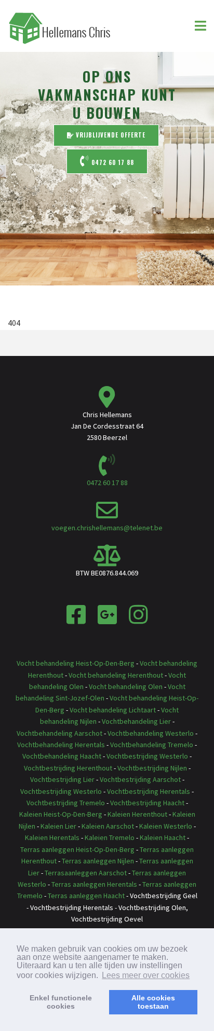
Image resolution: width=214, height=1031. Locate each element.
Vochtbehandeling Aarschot (59, 733)
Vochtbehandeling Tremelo (151, 744)
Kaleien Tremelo (110, 837)
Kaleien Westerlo (165, 826)
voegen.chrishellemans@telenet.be (107, 527)
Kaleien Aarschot (108, 826)
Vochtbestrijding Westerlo (147, 756)
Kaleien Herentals (52, 837)
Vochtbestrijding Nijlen (152, 768)
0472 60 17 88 (111, 162)
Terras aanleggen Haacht (86, 895)
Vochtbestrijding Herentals (148, 791)
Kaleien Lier (58, 826)
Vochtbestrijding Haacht (147, 802)
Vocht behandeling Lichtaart (113, 709)
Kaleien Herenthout (137, 814)
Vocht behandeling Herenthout (116, 675)
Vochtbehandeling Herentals (61, 744)
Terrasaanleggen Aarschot (86, 872)
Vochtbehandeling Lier (136, 721)
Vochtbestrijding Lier (62, 779)
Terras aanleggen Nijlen (98, 860)
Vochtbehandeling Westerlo (151, 733)
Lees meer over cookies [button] (146, 975)
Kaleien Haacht (162, 837)
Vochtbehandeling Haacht (61, 756)
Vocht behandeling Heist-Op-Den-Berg (76, 663)
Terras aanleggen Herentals (94, 884)
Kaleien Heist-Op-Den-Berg (60, 814)
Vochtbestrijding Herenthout (68, 768)
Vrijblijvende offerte (109, 135)
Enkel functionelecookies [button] (61, 1002)
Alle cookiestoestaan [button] (153, 1002)
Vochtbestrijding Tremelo (65, 802)
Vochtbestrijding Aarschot (140, 779)
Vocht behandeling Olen (126, 686)
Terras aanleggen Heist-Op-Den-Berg (77, 849)
